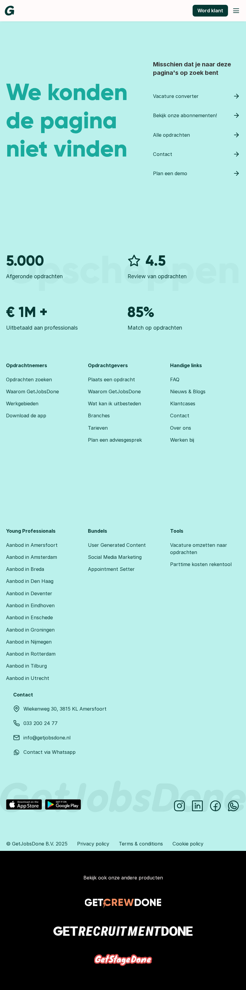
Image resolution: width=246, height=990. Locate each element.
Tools (176, 531)
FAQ (174, 379)
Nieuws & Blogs (188, 391)
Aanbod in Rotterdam (31, 654)
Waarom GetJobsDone (32, 391)
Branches (99, 416)
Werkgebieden (22, 404)
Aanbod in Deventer (29, 593)
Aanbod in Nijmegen (29, 642)
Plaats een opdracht (111, 379)
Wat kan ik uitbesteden (114, 404)
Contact (179, 416)
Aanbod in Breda (25, 569)
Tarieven (98, 428)
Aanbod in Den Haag (29, 581)
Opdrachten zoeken (29, 379)
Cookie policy (187, 844)
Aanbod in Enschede (29, 617)
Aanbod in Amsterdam (31, 557)
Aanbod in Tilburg (26, 666)
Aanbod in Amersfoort (32, 545)
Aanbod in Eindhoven (30, 605)
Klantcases (182, 404)
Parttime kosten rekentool (201, 564)
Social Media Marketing (115, 557)
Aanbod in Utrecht (27, 678)
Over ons (180, 428)
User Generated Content (117, 545)
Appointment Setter (111, 569)
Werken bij (182, 440)
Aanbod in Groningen (30, 630)
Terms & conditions (141, 844)
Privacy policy (93, 844)
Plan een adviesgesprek (115, 440)
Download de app (26, 416)
